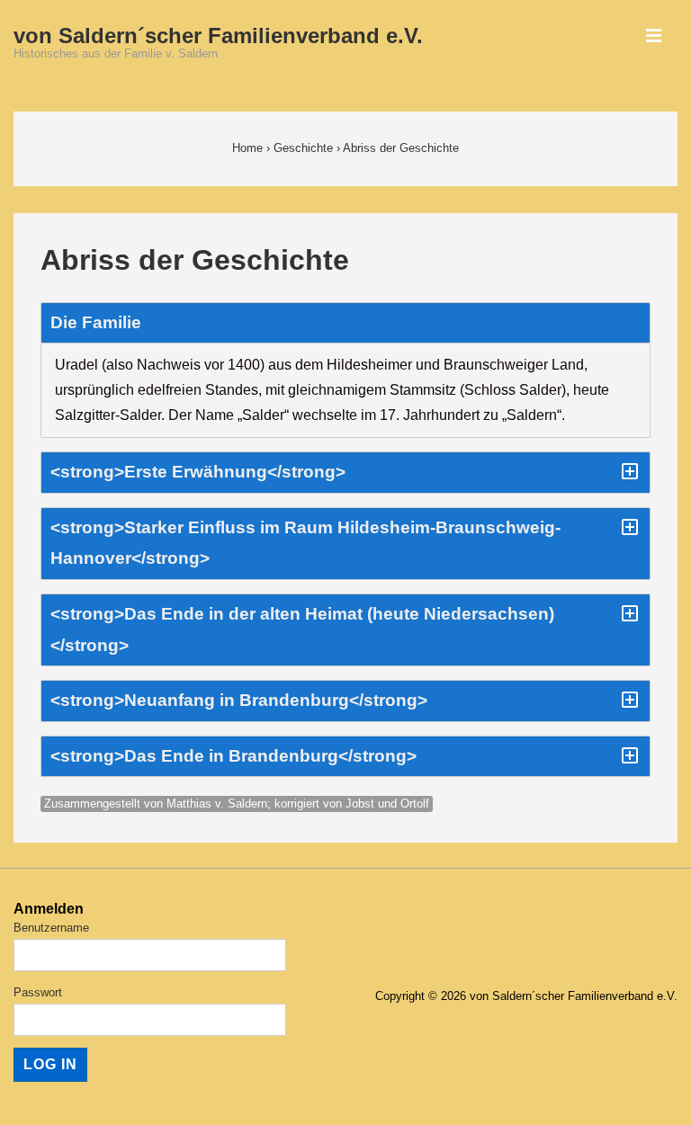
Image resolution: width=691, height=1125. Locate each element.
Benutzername (51, 927)
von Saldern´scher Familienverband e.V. (218, 35)
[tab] (345, 323)
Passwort (37, 992)
